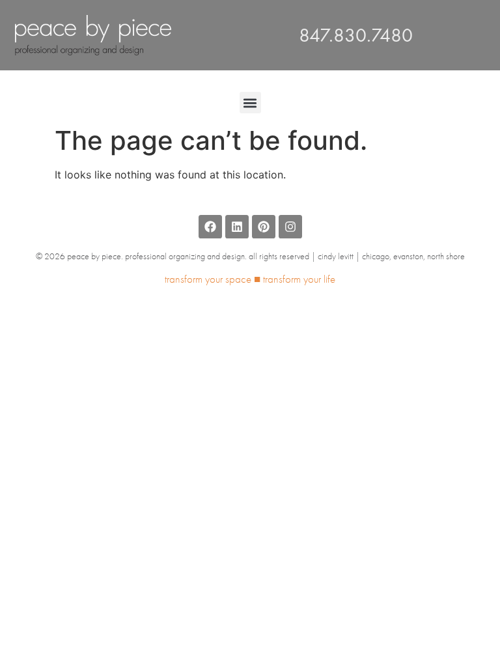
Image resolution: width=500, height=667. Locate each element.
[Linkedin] (237, 226)
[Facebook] (210, 226)
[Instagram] (290, 226)
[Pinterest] (263, 226)
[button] (250, 102)
